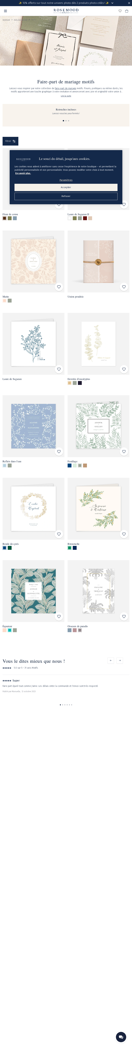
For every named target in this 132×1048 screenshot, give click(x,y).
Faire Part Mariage (20, 20)
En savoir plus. (23, 173)
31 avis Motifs (31, 667)
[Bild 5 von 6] (69, 704)
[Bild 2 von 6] (62, 704)
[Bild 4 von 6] (67, 704)
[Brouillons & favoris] (120, 11)
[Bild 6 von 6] (71, 704)
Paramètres (66, 180)
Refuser (66, 196)
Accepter (66, 187)
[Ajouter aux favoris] (59, 204)
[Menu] (5, 11)
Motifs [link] (33, 20)
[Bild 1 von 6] (60, 704)
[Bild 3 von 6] (64, 704)
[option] (4, 218)
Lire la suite (66, 96)
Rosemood (6, 20)
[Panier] (126, 11)
